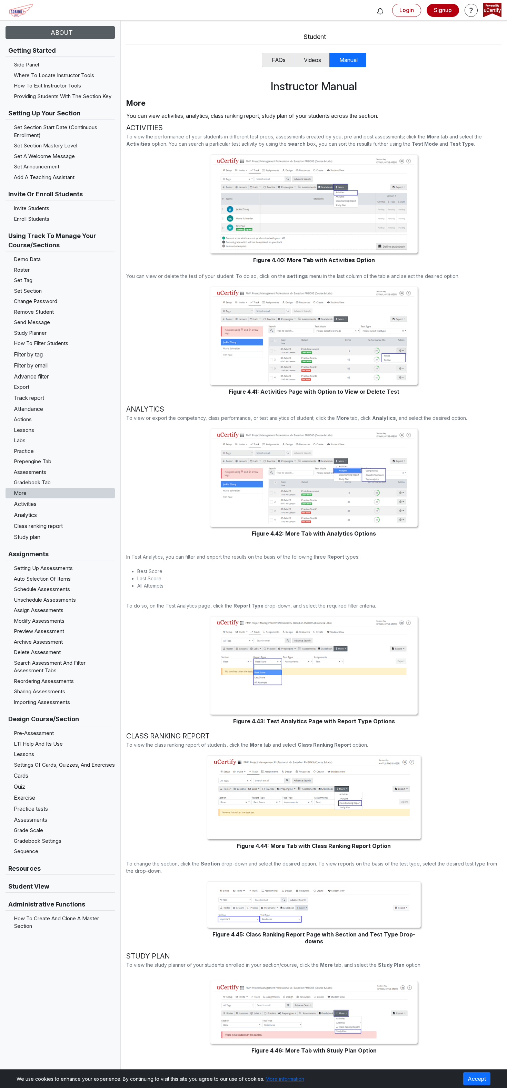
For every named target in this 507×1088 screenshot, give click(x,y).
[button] (380, 11)
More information (285, 1079)
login (406, 10)
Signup (443, 10)
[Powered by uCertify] (492, 11)
